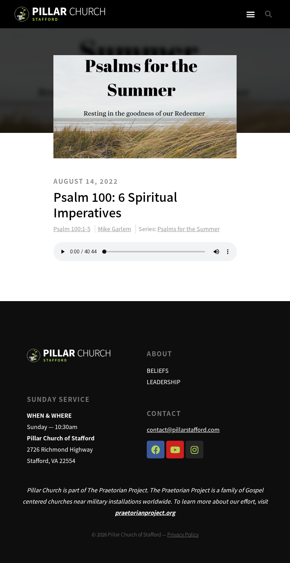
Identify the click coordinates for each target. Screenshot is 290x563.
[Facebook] (155, 449)
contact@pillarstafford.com (183, 429)
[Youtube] (175, 449)
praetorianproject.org (145, 512)
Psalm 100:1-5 (72, 229)
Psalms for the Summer (188, 228)
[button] (250, 14)
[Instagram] (194, 449)
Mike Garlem (114, 229)
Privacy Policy (183, 534)
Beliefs (158, 370)
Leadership (163, 381)
